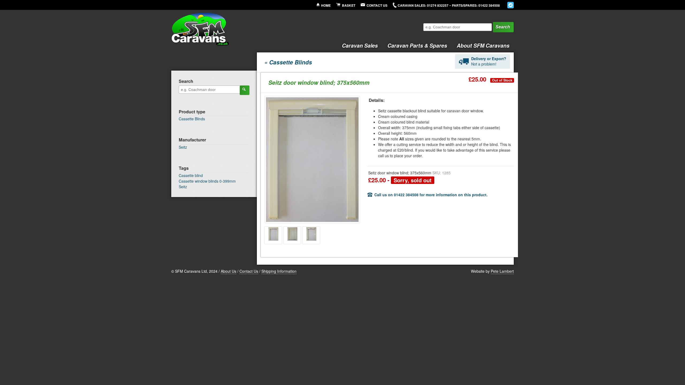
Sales (360, 45)
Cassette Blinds (192, 118)
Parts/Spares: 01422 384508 (476, 5)
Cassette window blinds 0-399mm (207, 181)
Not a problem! (488, 61)
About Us (228, 271)
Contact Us (377, 5)
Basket (348, 5)
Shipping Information (278, 271)
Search (503, 27)
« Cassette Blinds (288, 62)
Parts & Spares (417, 45)
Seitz (183, 147)
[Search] (244, 90)
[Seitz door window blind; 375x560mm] (273, 235)
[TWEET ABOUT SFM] (510, 5)
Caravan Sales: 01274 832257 (423, 5)
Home (326, 5)
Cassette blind (191, 175)
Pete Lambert (502, 271)
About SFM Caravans (483, 45)
